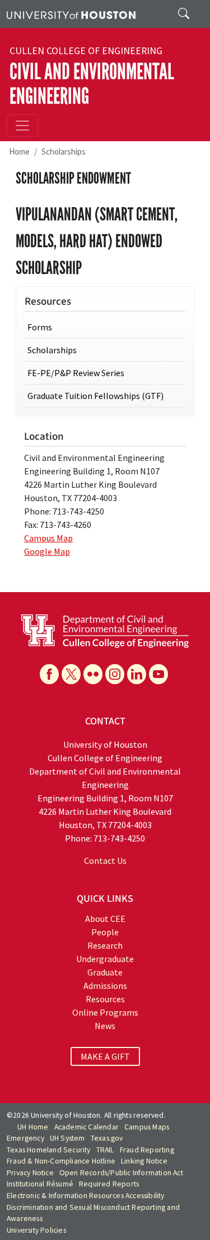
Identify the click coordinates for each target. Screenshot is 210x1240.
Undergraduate (105, 958)
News (105, 1025)
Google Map (47, 551)
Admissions (105, 985)
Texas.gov (107, 1138)
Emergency (25, 1138)
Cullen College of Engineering (86, 51)
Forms (39, 327)
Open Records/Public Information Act (121, 1172)
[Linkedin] (136, 674)
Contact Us (105, 860)
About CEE (105, 918)
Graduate (105, 972)
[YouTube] (158, 674)
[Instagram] (114, 674)
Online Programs (105, 1012)
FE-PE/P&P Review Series (75, 372)
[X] (71, 674)
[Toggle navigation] (22, 125)
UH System (67, 1138)
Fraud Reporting (147, 1150)
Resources (105, 999)
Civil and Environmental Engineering (92, 84)
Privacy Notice (30, 1172)
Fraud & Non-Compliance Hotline (61, 1161)
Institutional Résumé (40, 1184)
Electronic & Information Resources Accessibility (86, 1195)
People (105, 932)
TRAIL (105, 1150)
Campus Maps (146, 1127)
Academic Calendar (86, 1127)
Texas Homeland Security (49, 1150)
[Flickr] (92, 674)
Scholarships (63, 151)
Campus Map (48, 538)
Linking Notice (144, 1161)
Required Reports (109, 1184)
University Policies (36, 1230)
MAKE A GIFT (105, 1056)
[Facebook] (49, 674)
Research (105, 945)
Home (19, 151)
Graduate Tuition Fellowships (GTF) (95, 395)
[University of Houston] (71, 14)
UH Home (32, 1127)
